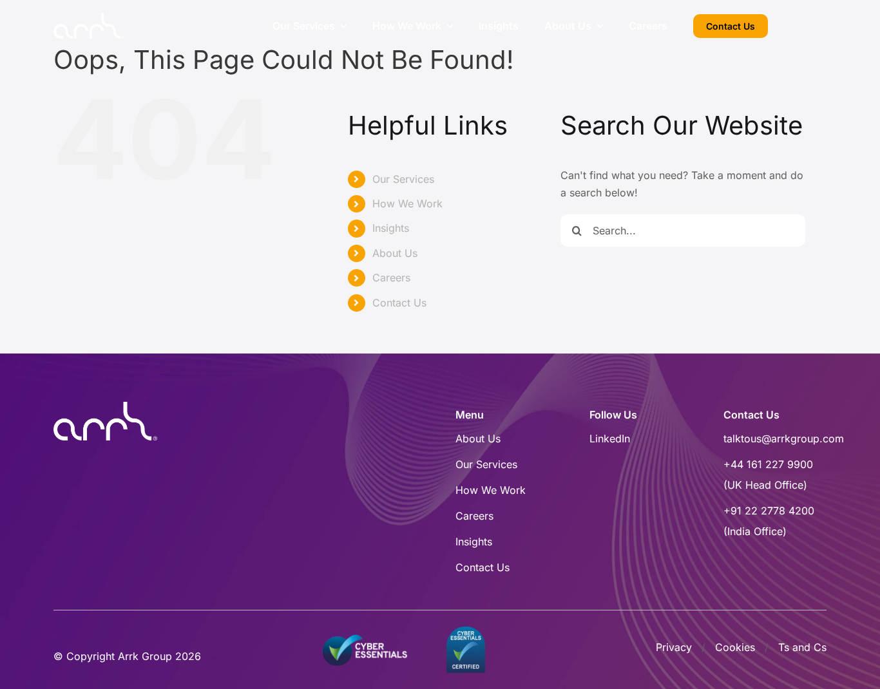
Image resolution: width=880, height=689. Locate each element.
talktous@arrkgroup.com (783, 438)
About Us (394, 253)
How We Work (407, 203)
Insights (390, 228)
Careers (391, 277)
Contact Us (399, 302)
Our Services (403, 179)
